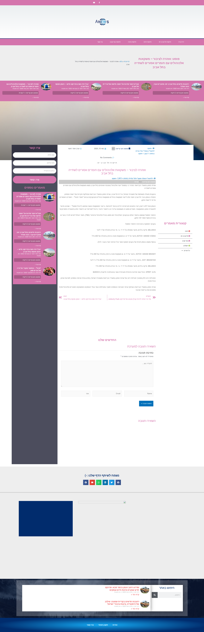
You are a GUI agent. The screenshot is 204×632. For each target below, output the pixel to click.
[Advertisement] (159, 21)
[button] (118, 482)
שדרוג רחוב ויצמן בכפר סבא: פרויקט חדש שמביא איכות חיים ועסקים (122, 588)
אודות (115, 625)
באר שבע (185, 241)
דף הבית (181, 42)
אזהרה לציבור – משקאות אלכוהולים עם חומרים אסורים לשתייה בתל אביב (22, 85)
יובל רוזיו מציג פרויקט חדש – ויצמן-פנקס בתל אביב (29, 250)
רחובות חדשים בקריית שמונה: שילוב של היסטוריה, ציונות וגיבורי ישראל (122, 602)
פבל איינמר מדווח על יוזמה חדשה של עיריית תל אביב (30, 214)
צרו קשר (100, 42)
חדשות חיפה (148, 42)
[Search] (155, 595)
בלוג (121, 61)
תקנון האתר (103, 625)
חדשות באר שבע (115, 42)
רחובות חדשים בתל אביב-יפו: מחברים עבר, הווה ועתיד (29, 233)
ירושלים (186, 246)
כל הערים (187, 250)
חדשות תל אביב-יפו (165, 42)
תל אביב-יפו (185, 236)
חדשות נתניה (132, 42)
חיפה (187, 231)
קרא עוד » (186, 97)
